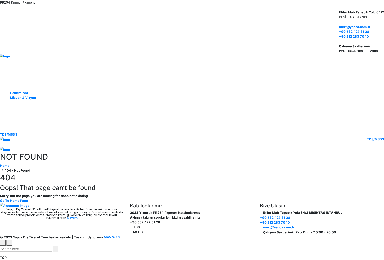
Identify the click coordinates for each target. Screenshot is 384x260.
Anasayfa (31, 66)
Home (5, 166)
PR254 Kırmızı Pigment (31, 108)
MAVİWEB (111, 237)
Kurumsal (31, 82)
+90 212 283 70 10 (354, 36)
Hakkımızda (19, 93)
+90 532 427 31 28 (354, 32)
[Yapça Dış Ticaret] (5, 56)
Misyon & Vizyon (23, 98)
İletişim (31, 124)
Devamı (72, 218)
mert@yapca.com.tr (354, 27)
